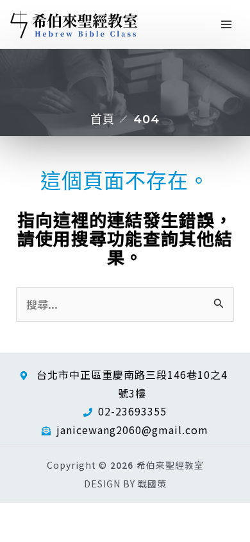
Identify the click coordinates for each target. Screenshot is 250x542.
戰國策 (152, 483)
